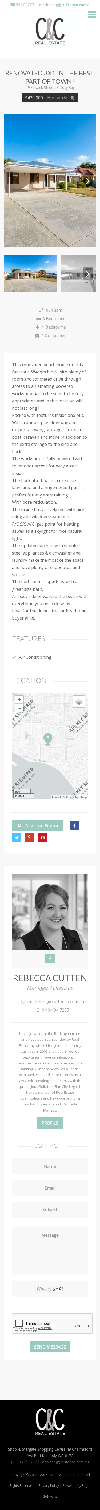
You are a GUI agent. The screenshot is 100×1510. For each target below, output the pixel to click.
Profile (50, 1123)
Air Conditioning (35, 657)
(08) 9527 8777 (21, 4)
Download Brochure (42, 825)
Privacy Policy (49, 1485)
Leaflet (56, 797)
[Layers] (79, 701)
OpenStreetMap (76, 797)
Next (88, 181)
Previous (12, 181)
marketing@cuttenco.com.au (65, 4)
